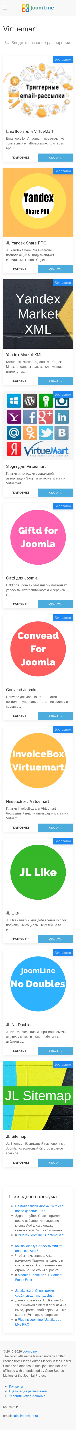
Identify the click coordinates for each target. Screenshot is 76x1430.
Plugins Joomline (30, 1235)
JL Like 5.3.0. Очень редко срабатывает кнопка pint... (34, 1293)
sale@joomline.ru (25, 1415)
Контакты (16, 1386)
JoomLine (30, 1351)
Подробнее (20, 157)
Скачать (55, 158)
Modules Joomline (31, 1274)
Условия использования (27, 1396)
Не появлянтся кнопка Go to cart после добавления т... (39, 1208)
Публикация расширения (28, 1391)
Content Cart (54, 1235)
